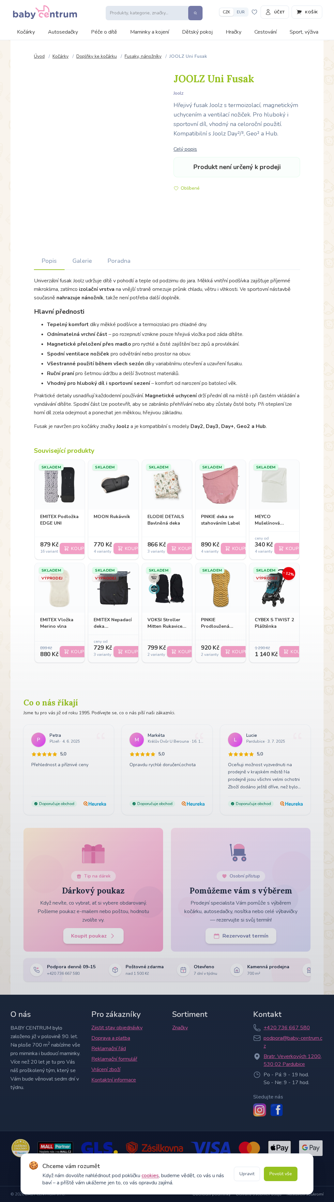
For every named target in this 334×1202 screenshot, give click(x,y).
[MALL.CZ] (55, 1148)
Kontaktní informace (113, 1079)
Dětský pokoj (197, 32)
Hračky (233, 32)
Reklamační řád (108, 1048)
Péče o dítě (104, 32)
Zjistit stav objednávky (117, 1027)
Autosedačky (63, 32)
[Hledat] (195, 13)
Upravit (246, 1174)
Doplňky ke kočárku (96, 56)
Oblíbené (190, 188)
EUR (241, 12)
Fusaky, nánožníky (143, 56)
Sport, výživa (304, 32)
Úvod (39, 56)
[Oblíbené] (254, 12)
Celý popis (185, 149)
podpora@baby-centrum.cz (293, 1042)
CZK (226, 12)
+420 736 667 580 (287, 1027)
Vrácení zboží (105, 1069)
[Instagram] (259, 1109)
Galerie (82, 261)
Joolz (179, 93)
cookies (150, 1175)
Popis (49, 261)
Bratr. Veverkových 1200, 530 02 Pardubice (293, 1060)
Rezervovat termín (245, 936)
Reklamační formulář (114, 1059)
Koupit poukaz (89, 936)
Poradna (119, 261)
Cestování (265, 32)
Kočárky (26, 32)
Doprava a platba (110, 1038)
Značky (180, 1027)
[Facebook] (276, 1109)
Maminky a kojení (149, 32)
